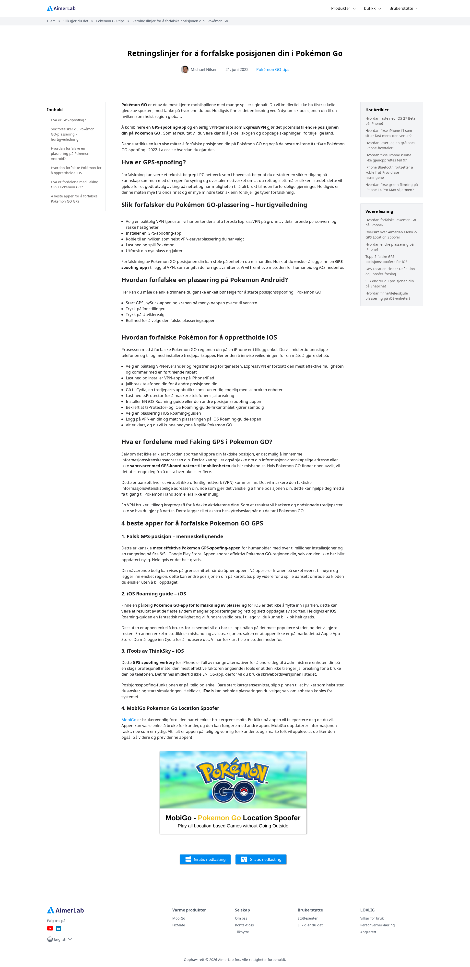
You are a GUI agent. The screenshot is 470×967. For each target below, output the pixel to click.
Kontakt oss (244, 925)
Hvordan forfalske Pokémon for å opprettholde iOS (76, 170)
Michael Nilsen (204, 69)
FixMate (178, 925)
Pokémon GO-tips (110, 21)
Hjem (51, 21)
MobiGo (128, 719)
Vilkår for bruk (372, 918)
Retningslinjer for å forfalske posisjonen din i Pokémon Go (180, 21)
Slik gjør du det (75, 21)
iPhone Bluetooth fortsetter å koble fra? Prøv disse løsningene (389, 172)
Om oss (241, 918)
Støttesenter (308, 918)
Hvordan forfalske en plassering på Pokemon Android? (70, 153)
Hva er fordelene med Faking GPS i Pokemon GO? (74, 184)
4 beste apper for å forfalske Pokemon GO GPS (74, 199)
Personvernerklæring (377, 925)
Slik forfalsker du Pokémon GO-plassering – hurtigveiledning (72, 134)
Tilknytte (242, 932)
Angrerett (368, 932)
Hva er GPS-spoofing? (68, 120)
